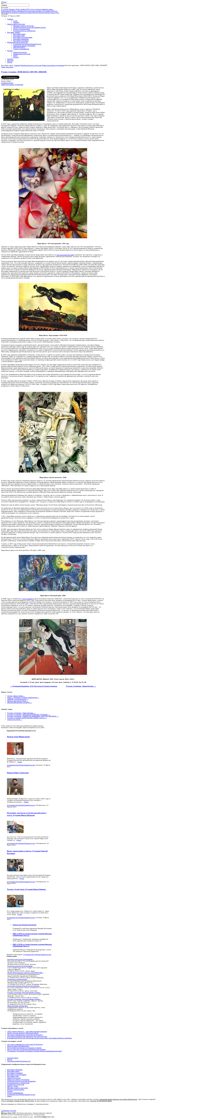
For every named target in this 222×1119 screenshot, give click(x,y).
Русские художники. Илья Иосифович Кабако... (24, 992)
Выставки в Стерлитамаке (16, 1074)
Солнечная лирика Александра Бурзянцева (23, 986)
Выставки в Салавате (15, 1073)
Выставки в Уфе (13, 1076)
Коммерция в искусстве (15, 1084)
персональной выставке (65, 255)
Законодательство (14, 1078)
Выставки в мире (13, 1071)
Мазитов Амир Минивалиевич (18, 736)
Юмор (9, 1096)
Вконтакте (9, 67)
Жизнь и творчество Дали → (17, 701)
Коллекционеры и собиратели (18, 1083)
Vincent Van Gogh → (14, 719)
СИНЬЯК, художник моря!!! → (18, 699)
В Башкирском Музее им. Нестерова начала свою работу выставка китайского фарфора (39, 1038)
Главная (17, 65)
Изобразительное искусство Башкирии (21, 1081)
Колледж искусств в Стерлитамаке (20, 959)
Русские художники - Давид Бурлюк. (81, 686)
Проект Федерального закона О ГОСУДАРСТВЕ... (25, 972)
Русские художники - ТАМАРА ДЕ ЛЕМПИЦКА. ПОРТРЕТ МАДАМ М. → (32, 716)
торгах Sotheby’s (28, 599)
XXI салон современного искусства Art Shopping (25, 1035)
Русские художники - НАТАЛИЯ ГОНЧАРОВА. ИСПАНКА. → (28, 714)
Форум (9, 1059)
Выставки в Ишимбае (15, 1069)
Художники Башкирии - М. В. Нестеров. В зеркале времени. (33, 686)
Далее (19, 762)
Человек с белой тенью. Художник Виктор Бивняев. (26, 889)
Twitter (3, 67)
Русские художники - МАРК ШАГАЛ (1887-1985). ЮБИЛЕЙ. (24, 72)
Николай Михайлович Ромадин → (19, 702)
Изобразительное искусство (31, 65)
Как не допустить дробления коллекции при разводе (26, 1049)
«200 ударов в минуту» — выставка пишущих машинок (27, 1031)
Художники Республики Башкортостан (21, 765)
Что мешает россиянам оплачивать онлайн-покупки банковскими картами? (34, 1051)
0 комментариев (7, 83)
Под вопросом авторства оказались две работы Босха (27, 1036)
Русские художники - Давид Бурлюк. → (21, 713)
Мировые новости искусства (17, 1088)
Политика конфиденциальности (19, 1061)
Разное (10, 1091)
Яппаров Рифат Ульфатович (18, 772)
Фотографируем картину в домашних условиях (24, 1048)
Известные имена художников (53, 65)
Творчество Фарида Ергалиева (24, 925)
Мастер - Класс (12, 1086)
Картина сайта (12, 1058)
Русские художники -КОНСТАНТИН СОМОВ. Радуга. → (27, 718)
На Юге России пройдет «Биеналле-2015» (23, 1033)
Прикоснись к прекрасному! (17, 979)
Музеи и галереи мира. (15, 1089)
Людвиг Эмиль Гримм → (16, 696)
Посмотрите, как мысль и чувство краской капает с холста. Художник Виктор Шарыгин (27, 814)
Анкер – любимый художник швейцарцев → (23, 697)
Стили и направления (15, 1093)
